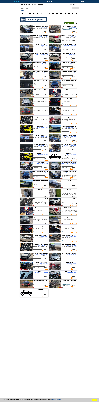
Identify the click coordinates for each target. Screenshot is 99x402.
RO (47, 16)
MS (65, 13)
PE (28, 16)
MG (61, 13)
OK (94, 400)
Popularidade (72, 4)
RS (55, 16)
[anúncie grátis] (33, 21)
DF (45, 13)
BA (37, 13)
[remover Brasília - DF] (72, 23)
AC (22, 13)
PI (32, 16)
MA (57, 13)
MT (69, 13)
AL (26, 13)
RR (51, 16)
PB (77, 13)
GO (53, 13)
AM (30, 13)
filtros (22, 10)
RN (43, 16)
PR (36, 16)
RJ (39, 16)
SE (62, 16)
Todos (76, 23)
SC (59, 16)
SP (66, 16)
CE (41, 13)
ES (49, 13)
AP (34, 13)
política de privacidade (56, 399)
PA (73, 13)
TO (70, 16)
